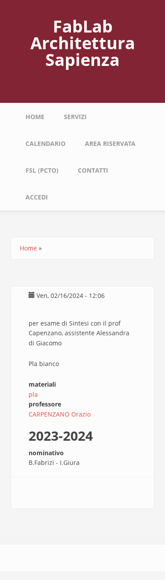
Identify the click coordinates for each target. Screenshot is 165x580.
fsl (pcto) (42, 170)
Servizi (75, 116)
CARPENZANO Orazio (60, 414)
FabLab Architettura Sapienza (82, 43)
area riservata (110, 143)
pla (33, 394)
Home (35, 116)
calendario (46, 143)
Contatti (93, 170)
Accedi (37, 197)
